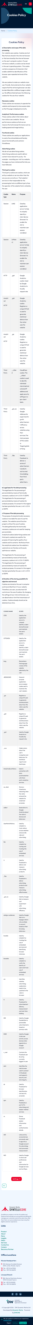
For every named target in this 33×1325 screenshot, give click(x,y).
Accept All (23, 1323)
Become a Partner (7, 1249)
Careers (4, 1247)
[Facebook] (12, 1294)
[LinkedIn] (20, 1294)
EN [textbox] (26, 4)
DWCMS (17, 1313)
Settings (15, 1323)
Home (3, 31)
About (3, 1234)
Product (4, 1232)
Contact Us (5, 1245)
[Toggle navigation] (30, 4)
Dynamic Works (18, 1310)
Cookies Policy (7, 1320)
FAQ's (3, 1240)
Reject (9, 1323)
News (3, 1236)
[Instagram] (16, 1294)
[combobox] (26, 4)
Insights (3, 1238)
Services (4, 1243)
